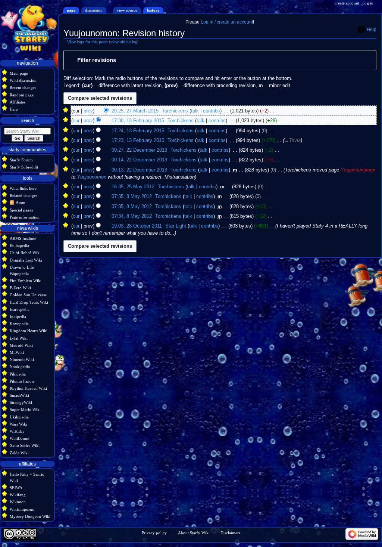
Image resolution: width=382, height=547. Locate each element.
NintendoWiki (22, 359)
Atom (20, 202)
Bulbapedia (19, 245)
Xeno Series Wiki (25, 445)
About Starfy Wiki (194, 533)
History (153, 10)
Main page (19, 73)
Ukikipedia (19, 417)
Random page (22, 95)
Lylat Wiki (19, 338)
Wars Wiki (18, 424)
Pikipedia (18, 374)
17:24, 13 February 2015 (138, 130)
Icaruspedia (19, 309)
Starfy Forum (21, 160)
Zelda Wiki (19, 453)
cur (76, 120)
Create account (347, 3)
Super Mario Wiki (25, 409)
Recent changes (23, 87)
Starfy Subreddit (24, 167)
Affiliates (17, 102)
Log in (368, 3)
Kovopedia (19, 323)
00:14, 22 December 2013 (139, 160)
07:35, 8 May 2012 (132, 196)
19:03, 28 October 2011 (137, 226)
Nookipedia (20, 366)
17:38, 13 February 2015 (138, 120)
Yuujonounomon (358, 170)
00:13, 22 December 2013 (139, 170)
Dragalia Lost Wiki (26, 260)
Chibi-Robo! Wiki (25, 252)
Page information (25, 217)
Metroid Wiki (21, 345)
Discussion (94, 10)
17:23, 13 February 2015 (138, 140)
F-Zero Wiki (20, 287)
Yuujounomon (91, 177)
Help (371, 29)
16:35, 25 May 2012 (133, 186)
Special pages (21, 210)
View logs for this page (87, 42)
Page (71, 10)
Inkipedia (18, 316)
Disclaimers (230, 533)
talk (195, 111)
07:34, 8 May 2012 (132, 216)
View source (127, 10)
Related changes (23, 195)
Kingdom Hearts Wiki (28, 330)
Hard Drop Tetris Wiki (29, 302)
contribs (211, 111)
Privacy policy (154, 533)
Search (27, 120)
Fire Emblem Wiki (25, 280)
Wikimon (18, 502)
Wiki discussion (23, 80)
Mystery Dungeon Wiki (30, 516)
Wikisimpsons (22, 509)
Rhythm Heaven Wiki (28, 388)
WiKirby (17, 431)
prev (88, 111)
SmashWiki (19, 395)
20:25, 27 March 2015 (135, 111)
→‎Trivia (292, 140)
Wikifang (18, 494)
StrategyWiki (21, 402)
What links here (23, 188)
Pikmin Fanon (22, 381)
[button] (219, 60)
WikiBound (19, 438)
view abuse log (123, 42)
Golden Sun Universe (28, 295)
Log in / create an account (227, 22)
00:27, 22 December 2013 (139, 150)
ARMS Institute (23, 238)
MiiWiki (17, 352)
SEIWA (16, 487)
